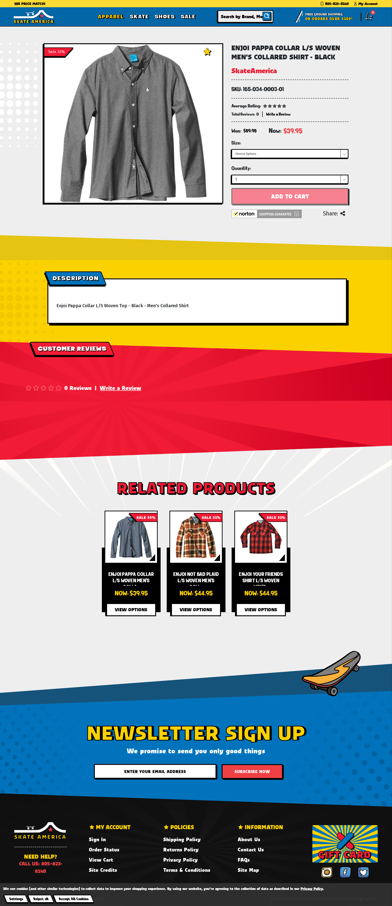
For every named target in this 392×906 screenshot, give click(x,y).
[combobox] (245, 16)
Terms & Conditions (186, 869)
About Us (249, 839)
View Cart (101, 859)
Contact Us (251, 849)
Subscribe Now (252, 771)
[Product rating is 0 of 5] (274, 105)
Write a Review (120, 388)
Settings (16, 898)
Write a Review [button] (278, 114)
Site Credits (103, 869)
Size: (236, 142)
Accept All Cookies (73, 898)
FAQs (244, 859)
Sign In (97, 839)
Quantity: (241, 168)
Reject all (40, 898)
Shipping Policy (182, 839)
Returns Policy (181, 849)
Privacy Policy (180, 859)
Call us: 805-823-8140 (40, 867)
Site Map (248, 869)
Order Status (104, 849)
